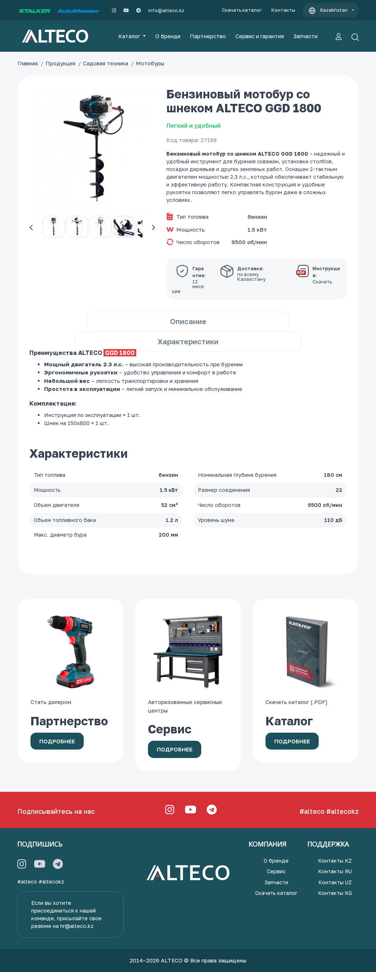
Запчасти (305, 36)
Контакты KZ (335, 860)
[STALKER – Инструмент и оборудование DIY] (34, 10)
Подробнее (57, 741)
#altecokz (342, 811)
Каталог (129, 36)
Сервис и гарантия (259, 36)
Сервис (276, 871)
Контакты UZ (335, 882)
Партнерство (208, 36)
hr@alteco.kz (77, 926)
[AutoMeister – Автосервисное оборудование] (79, 10)
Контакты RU (335, 871)
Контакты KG (335, 893)
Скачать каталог (242, 10)
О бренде (168, 36)
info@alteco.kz (166, 10)
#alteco (312, 811)
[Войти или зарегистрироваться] (338, 36)
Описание (188, 321)
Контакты (283, 10)
